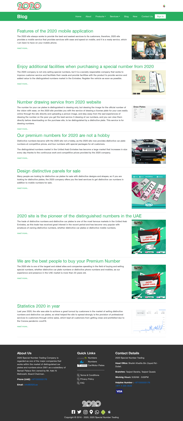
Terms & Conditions (89, 375)
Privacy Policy (87, 379)
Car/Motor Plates (95, 365)
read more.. (22, 48)
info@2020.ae (31, 384)
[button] (101, 16)
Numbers (92, 358)
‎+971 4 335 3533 (123, 385)
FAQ (82, 383)
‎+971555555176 (39, 379)
